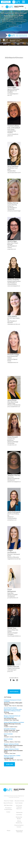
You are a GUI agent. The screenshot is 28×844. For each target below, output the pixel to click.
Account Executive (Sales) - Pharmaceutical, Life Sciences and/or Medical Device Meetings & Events (13, 709)
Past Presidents (14, 691)
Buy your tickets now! (14, 26)
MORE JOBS (9, 764)
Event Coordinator (8, 734)
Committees (19, 814)
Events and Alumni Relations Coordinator (14, 722)
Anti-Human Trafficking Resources (19, 807)
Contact (8, 812)
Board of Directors (8, 803)
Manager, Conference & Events (11, 744)
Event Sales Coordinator (10, 728)
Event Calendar (19, 803)
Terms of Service (16, 797)
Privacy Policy (11, 797)
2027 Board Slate (8, 805)
